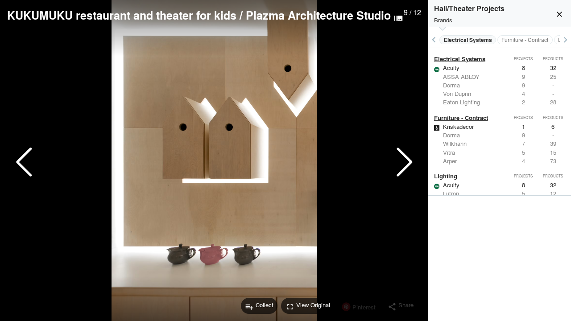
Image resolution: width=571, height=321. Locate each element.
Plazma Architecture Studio (318, 15)
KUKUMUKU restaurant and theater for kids (121, 15)
